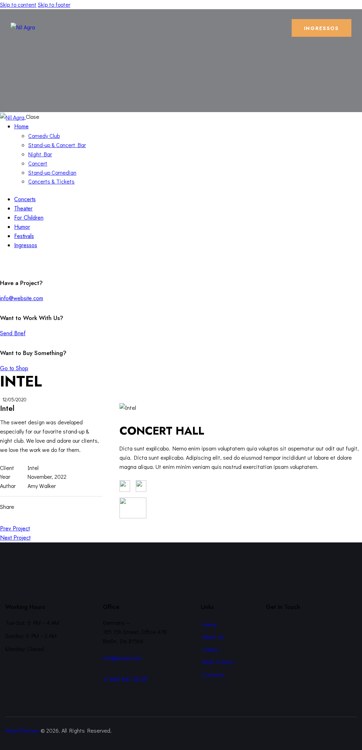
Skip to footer (54, 4)
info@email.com (122, 658)
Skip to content (18, 4)
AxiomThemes (22, 730)
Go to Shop (14, 368)
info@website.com (21, 298)
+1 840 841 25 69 (125, 679)
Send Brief (12, 333)
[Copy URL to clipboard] (66, 506)
